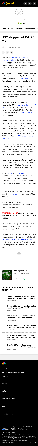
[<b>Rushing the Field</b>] (7, 275)
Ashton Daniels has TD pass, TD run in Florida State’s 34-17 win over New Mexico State (21, 317)
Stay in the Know (7, 369)
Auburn (10, 173)
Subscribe (5, 376)
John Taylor (6, 46)
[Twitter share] (7, 52)
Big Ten (10, 28)
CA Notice (18, 429)
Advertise (4, 426)
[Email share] (11, 52)
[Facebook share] (3, 52)
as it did (15, 194)
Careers (10, 426)
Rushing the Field (30, 28)
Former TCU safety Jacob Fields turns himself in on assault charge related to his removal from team (21, 297)
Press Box (4, 428)
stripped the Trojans (25, 112)
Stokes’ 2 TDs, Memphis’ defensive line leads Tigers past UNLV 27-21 (21, 307)
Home (4, 28)
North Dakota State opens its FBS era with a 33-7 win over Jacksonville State (21, 336)
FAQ (24, 426)
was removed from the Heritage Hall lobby (17, 239)
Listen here (18, 278)
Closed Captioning (17, 426)
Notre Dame (19, 28)
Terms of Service (26, 429)
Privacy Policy (18, 428)
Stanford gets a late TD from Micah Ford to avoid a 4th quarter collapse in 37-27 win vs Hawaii (21, 326)
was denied (25, 78)
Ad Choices (11, 428)
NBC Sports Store (30, 426)
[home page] (8, 3)
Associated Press (11, 300)
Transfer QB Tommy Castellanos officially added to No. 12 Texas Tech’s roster (21, 346)
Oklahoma (22, 173)
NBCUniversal (11, 432)
